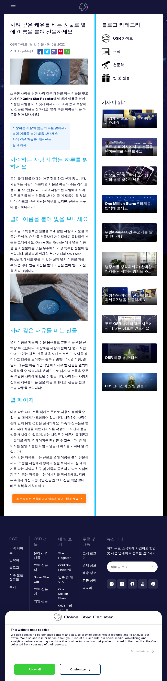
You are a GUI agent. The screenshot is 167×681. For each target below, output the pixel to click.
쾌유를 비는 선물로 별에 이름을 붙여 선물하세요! (47, 498)
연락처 (14, 560)
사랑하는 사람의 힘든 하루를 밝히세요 (40, 128)
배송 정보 (89, 573)
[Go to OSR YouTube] (142, 584)
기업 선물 (41, 601)
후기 (12, 587)
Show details (140, 651)
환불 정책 (89, 580)
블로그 (14, 567)
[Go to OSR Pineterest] (153, 584)
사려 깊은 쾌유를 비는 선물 (32, 139)
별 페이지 (19, 145)
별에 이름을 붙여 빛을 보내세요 (35, 133)
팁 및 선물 (36, 44)
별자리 (87, 588)
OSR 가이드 (18, 44)
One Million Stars (63, 593)
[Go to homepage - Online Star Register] (83, 7)
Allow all (35, 669)
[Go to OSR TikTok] (121, 584)
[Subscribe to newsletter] (152, 567)
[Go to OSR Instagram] (111, 584)
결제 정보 (89, 565)
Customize (78, 669)
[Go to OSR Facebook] (132, 584)
